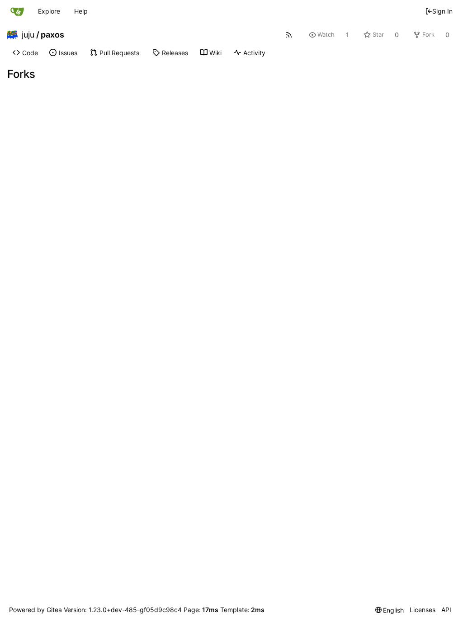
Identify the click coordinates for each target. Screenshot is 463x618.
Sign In (442, 11)
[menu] (389, 610)
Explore (49, 11)
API (446, 609)
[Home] (17, 11)
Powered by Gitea (35, 609)
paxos (52, 34)
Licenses (422, 609)
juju (28, 34)
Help (81, 11)
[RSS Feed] (289, 35)
